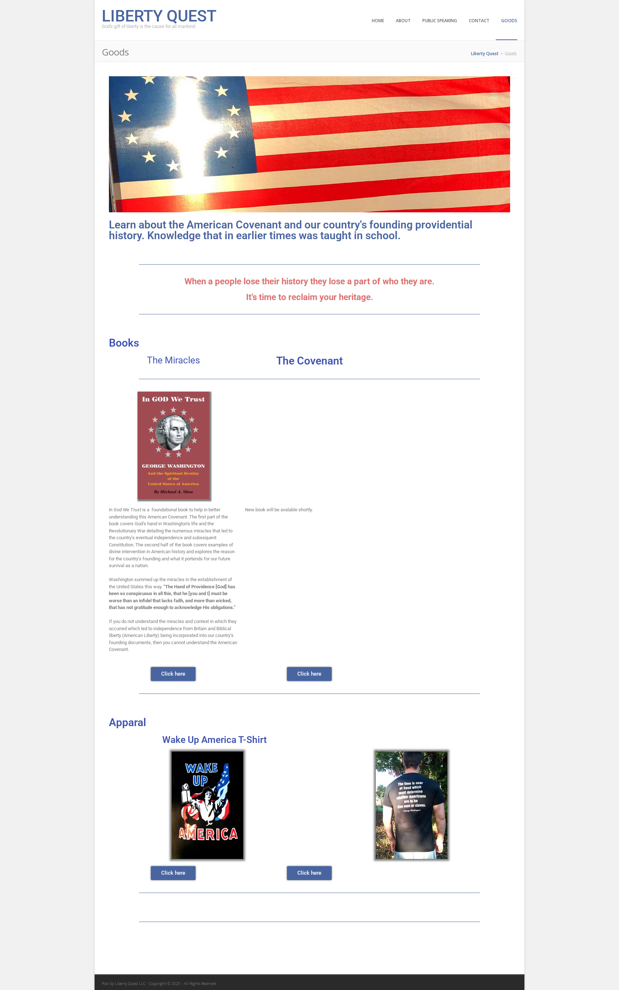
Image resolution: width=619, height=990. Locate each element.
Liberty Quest (159, 15)
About (403, 21)
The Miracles (173, 360)
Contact (479, 21)
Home (378, 21)
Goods (509, 21)
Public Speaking (439, 21)
